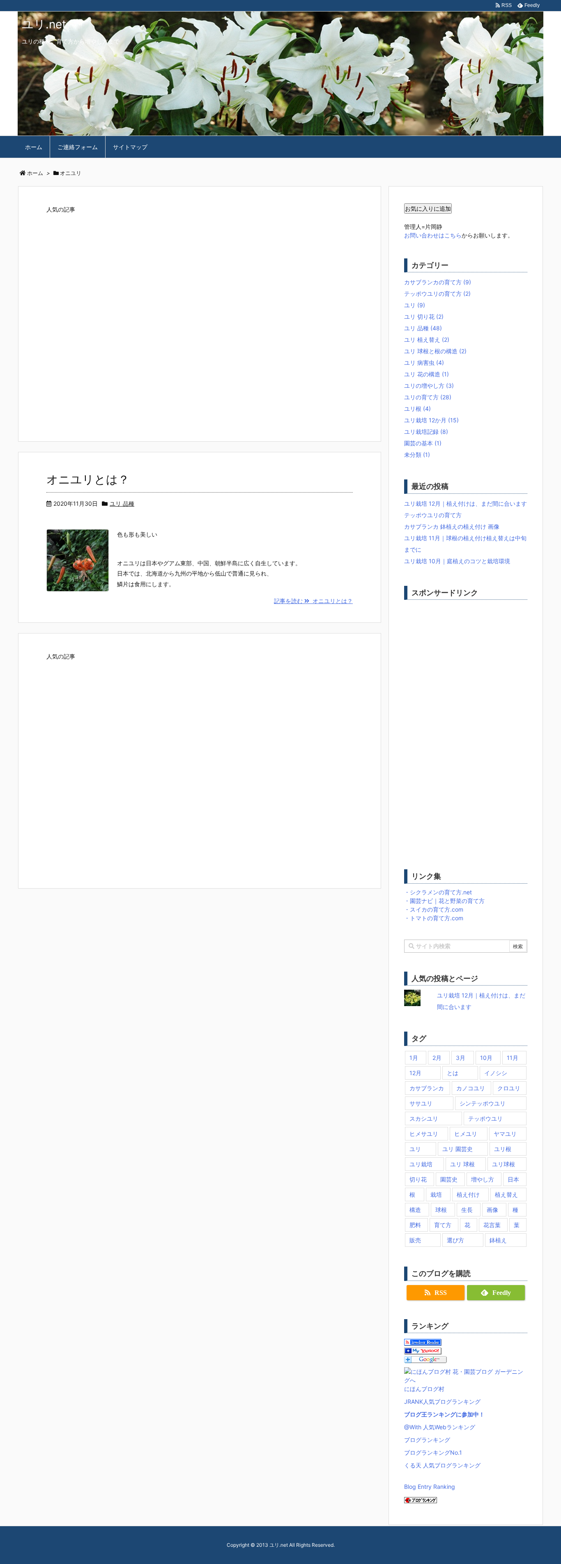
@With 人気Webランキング (439, 1426)
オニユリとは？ (87, 479)
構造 (415, 1209)
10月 (486, 1057)
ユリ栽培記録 (426, 431)
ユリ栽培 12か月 (431, 420)
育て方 (442, 1224)
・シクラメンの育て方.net (438, 892)
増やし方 (482, 1179)
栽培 (436, 1194)
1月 (413, 1057)
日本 (513, 1179)
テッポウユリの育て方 (437, 293)
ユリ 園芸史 (457, 1148)
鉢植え (498, 1240)
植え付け (468, 1194)
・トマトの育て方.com (433, 917)
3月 (460, 1057)
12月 (415, 1072)
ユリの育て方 (427, 397)
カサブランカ (426, 1088)
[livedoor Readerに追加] (422, 1341)
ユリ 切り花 (424, 316)
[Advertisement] (199, 318)
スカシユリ (423, 1118)
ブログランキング (427, 1439)
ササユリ (420, 1103)
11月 (512, 1057)
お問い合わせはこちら (433, 235)
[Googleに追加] (425, 1358)
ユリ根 (417, 408)
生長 (467, 1209)
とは (452, 1072)
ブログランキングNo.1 (433, 1452)
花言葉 (492, 1224)
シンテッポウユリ (483, 1103)
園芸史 (449, 1179)
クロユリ (508, 1088)
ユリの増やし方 (429, 385)
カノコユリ (470, 1088)
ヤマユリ (505, 1133)
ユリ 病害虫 (424, 362)
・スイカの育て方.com (433, 909)
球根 (441, 1209)
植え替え (506, 1194)
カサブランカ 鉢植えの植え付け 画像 (451, 526)
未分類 (417, 454)
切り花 (418, 1179)
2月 (436, 1057)
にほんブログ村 (424, 1388)
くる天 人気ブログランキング (442, 1465)
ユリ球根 (503, 1164)
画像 (492, 1209)
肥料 (415, 1224)
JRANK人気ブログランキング (442, 1401)
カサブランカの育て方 (437, 282)
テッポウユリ (485, 1118)
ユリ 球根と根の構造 (435, 351)
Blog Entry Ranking (429, 1486)
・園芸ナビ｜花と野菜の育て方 (444, 900)
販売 (415, 1240)
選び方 (455, 1240)
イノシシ (495, 1072)
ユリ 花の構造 (426, 374)
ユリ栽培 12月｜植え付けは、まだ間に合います (465, 503)
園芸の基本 (422, 443)
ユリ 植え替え (426, 339)
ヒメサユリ (423, 1133)
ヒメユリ (465, 1133)
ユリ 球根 (462, 1164)
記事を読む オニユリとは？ (313, 600)
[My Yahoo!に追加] (422, 1350)
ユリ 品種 (122, 503)
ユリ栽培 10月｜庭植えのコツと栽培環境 (457, 560)
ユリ (414, 305)
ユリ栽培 (420, 1164)
